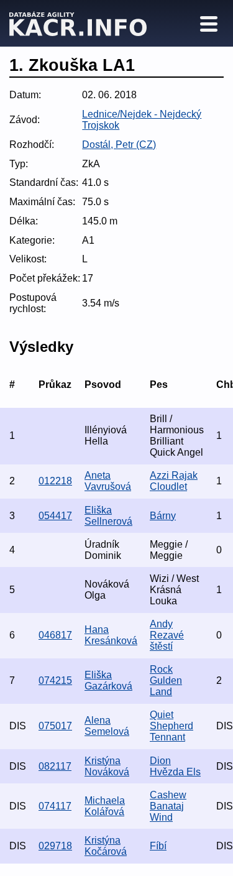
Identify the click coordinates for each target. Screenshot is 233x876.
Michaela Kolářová (105, 806)
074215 (55, 680)
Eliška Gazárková (108, 680)
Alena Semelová (107, 726)
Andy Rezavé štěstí (167, 635)
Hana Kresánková (111, 635)
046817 (55, 635)
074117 (55, 806)
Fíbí (158, 846)
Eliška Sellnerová (108, 516)
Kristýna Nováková (107, 766)
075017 (55, 726)
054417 (55, 515)
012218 (55, 481)
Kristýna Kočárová (106, 846)
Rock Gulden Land (166, 680)
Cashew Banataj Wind (168, 806)
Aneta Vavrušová (108, 481)
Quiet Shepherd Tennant (171, 725)
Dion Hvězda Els (175, 766)
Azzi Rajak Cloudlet (174, 481)
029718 (55, 846)
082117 (55, 766)
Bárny (163, 515)
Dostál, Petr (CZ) (119, 144)
